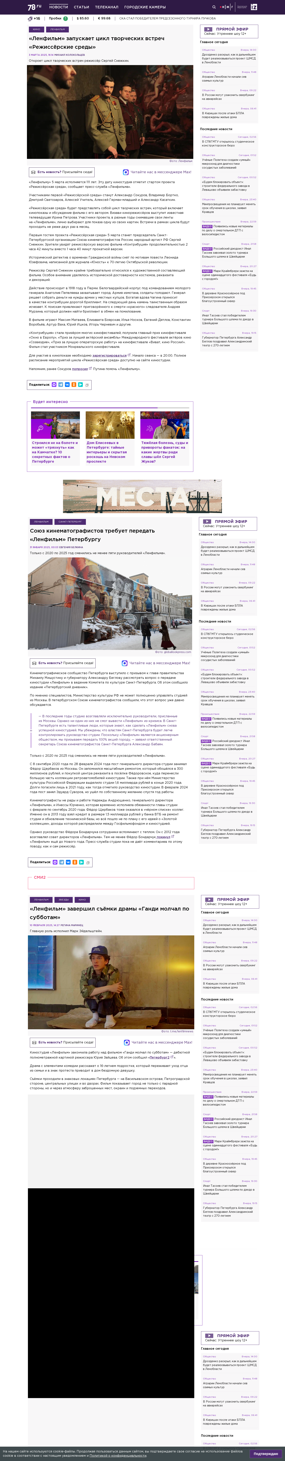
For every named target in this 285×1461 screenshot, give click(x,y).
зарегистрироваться (109, 355)
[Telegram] (60, 384)
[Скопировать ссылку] (87, 385)
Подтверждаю (266, 1454)
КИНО (36, 29)
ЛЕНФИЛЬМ (57, 29)
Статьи (81, 7)
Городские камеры (145, 7)
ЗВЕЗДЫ (64, 900)
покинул (163, 837)
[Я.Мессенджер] (80, 384)
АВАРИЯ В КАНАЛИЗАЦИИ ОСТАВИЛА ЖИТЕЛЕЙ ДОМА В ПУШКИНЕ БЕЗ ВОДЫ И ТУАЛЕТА (187, 18)
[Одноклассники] (74, 384)
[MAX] (54, 384)
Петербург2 (159, 1057)
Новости (58, 7)
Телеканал (106, 7)
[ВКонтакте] (67, 384)
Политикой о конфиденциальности (118, 1455)
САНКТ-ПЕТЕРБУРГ (70, 522)
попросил (80, 369)
